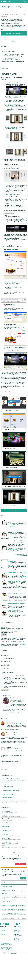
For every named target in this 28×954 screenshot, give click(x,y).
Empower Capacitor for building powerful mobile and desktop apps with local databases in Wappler (14, 896)
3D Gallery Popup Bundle (7, 846)
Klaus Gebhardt (18, 734)
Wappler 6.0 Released (7, 886)
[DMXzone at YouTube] (3, 924)
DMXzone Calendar (6, 826)
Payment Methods (18, 927)
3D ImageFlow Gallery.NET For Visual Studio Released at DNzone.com (14, 800)
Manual (24, 7)
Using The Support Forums (6, 947)
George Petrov (7, 695)
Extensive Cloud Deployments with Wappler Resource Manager (14, 905)
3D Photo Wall (5, 834)
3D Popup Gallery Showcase (11, 467)
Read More (4, 893)
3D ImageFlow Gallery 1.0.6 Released (10, 790)
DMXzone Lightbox (6, 811)
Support (8, 10)
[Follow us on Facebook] (1, 924)
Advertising (3, 930)
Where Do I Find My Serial (6, 948)
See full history (5, 690)
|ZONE (4, 1)
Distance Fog (9, 127)
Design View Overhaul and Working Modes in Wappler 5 (14, 909)
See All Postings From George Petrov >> (17, 712)
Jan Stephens (17, 748)
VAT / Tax (16, 929)
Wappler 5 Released (6, 901)
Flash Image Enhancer (7, 842)
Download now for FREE (20, 863)
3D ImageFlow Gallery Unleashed (9, 802)
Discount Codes (17, 931)
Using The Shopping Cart (6, 943)
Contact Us (3, 929)
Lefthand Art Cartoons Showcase (12, 410)
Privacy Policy (17, 938)
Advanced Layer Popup (7, 822)
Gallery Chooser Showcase (10, 429)
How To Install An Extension (6, 949)
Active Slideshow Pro (6, 830)
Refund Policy (17, 939)
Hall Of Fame (3, 934)
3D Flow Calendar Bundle (7, 794)
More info (19, 542)
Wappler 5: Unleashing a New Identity (10, 913)
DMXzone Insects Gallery (10, 448)
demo (18, 23)
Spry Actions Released (7, 782)
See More (14, 510)
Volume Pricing (17, 930)
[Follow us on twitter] (6, 924)
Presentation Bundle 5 (7, 797)
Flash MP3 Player (17, 26)
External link (7, 627)
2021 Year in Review (6, 917)
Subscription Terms (18, 936)
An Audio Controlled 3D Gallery (11, 505)
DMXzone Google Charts (18, 577)
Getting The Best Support (6, 945)
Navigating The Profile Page (6, 944)
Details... (9, 636)
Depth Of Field (9, 105)
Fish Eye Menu (5, 815)
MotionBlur (8, 144)
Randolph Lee (18, 723)
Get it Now (23, 878)
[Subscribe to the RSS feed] (8, 924)
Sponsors (2, 931)
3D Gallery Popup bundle (7, 786)
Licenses (16, 940)
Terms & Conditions (18, 935)
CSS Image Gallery (6, 819)
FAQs (3, 10)
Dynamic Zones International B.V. (18, 951)
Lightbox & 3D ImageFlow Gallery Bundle (11, 779)
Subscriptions (17, 933)
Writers (2, 933)
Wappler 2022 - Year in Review (8, 890)
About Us (3, 927)
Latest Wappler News (7, 883)
